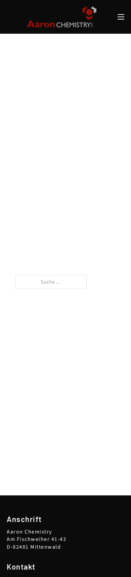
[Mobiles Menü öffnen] (121, 17)
